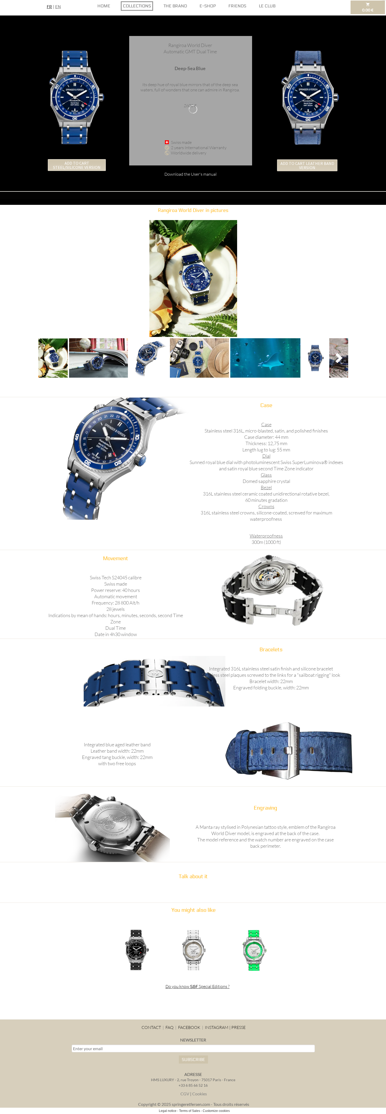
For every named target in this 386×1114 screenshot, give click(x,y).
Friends (237, 5)
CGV (184, 1093)
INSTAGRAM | (217, 1027)
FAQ (169, 1027)
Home (103, 5)
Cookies (199, 1093)
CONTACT (151, 1027)
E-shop (208, 5)
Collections (137, 5)
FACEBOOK (189, 1027)
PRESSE (238, 1027)
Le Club (267, 5)
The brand (175, 5)
